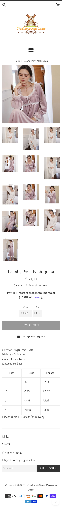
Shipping (18, 285)
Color (25, 307)
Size (37, 307)
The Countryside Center (34, 485)
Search (6, 444)
